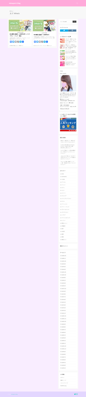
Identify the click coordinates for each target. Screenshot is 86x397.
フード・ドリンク (43, 45)
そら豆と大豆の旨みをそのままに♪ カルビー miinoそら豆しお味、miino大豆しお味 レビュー (68, 146)
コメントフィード (64, 383)
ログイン (62, 377)
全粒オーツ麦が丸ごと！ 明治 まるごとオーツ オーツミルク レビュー (68, 141)
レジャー (63, 220)
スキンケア (37, 45)
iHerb (12, 45)
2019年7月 (64, 357)
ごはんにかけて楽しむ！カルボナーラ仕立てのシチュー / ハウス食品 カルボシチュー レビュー (68, 157)
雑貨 (63, 234)
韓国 (63, 236)
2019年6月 (64, 359)
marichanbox (64, 176)
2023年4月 (64, 269)
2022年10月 (64, 274)
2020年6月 (64, 332)
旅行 (63, 228)
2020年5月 (64, 335)
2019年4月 (64, 365)
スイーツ (63, 193)
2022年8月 (64, 277)
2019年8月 (64, 354)
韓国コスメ (21, 45)
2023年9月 (64, 264)
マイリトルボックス (66, 217)
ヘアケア (63, 215)
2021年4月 (64, 305)
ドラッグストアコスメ (66, 198)
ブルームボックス (65, 209)
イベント (63, 184)
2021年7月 (64, 296)
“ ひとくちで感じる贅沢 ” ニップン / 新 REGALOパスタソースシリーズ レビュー (68, 163)
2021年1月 (64, 313)
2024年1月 (64, 258)
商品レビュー (15, 45)
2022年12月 (64, 272)
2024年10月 (64, 255)
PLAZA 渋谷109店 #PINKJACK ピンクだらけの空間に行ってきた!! (70, 63)
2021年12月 (64, 288)
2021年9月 (64, 291)
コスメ (63, 190)
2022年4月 (64, 283)
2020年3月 (64, 340)
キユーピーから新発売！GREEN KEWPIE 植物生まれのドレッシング (70, 52)
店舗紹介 (63, 226)
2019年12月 (64, 346)
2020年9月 (64, 324)
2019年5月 (64, 362)
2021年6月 (64, 299)
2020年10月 (64, 321)
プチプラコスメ (65, 212)
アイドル (63, 182)
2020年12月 (64, 316)
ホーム (11, 11)
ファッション (64, 204)
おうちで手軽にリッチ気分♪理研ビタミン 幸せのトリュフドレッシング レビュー (68, 152)
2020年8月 (64, 327)
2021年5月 (64, 302)
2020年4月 (64, 338)
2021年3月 (64, 307)
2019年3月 (64, 368)
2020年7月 (64, 329)
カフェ (63, 187)
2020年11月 (64, 318)
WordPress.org (63, 385)
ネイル (63, 201)
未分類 (63, 231)
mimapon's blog (14, 394)
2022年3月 (64, 285)
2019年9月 (64, 351)
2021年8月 (64, 294)
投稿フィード (63, 380)
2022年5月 (64, 280)
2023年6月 (64, 266)
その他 (63, 179)
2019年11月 (64, 348)
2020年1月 (64, 343)
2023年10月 (64, 261)
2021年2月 (64, 310)
